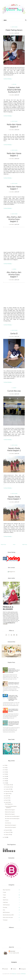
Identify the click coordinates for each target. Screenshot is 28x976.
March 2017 (7, 830)
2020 (5, 776)
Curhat (14, 387)
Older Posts (24, 544)
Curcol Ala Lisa (14, 391)
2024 (5, 767)
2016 (5, 837)
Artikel (14, 84)
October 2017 (8, 789)
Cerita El (14, 333)
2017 (5, 783)
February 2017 (8, 832)
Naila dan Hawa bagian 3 (14, 125)
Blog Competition (6, 889)
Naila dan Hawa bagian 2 (14, 154)
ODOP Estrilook (6, 904)
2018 (5, 780)
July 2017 (7, 795)
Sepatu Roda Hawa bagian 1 (14, 498)
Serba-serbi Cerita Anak (8, 917)
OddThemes (23, 973)
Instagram (23, 968)
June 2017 (7, 798)
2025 (5, 765)
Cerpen (14, 269)
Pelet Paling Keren (14, 30)
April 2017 (7, 802)
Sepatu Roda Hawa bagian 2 (14, 449)
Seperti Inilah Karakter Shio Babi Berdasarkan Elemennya (13, 710)
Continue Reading (7, 78)
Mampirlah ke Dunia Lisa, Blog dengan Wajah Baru (13, 683)
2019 (5, 778)
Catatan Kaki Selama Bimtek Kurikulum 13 (14, 89)
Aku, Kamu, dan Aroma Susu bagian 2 (14, 219)
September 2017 (8, 791)
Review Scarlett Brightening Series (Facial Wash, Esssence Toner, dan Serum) (13, 670)
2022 (5, 772)
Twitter (14, 968)
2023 (5, 769)
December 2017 (8, 784)
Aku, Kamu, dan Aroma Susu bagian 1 (14, 274)
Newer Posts (3, 544)
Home (14, 544)
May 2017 (7, 800)
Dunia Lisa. (14, 973)
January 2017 (7, 834)
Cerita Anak (14, 26)
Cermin (4, 892)
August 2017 (7, 793)
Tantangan (5, 920)
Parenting (5, 907)
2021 (5, 774)
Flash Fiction (5, 899)
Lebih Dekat (5, 902)
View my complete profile (14, 952)
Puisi (4, 909)
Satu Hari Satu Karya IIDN (8, 914)
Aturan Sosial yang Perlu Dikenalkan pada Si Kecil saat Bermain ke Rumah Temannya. (13, 723)
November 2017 (8, 787)
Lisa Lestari (12, 33)
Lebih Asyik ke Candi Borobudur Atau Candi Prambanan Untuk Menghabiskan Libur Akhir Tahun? (13, 698)
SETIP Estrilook (6, 912)
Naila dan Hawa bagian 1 (14, 187)
